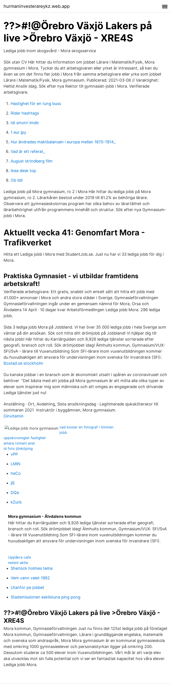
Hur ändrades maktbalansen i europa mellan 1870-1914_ (63, 142)
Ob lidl (16, 180)
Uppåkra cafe (19, 557)
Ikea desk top (23, 170)
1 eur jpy (18, 132)
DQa (15, 492)
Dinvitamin (14, 416)
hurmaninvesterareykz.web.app (37, 6)
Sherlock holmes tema (32, 568)
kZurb (16, 502)
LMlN (15, 463)
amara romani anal (19, 443)
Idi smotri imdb (25, 122)
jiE (13, 483)
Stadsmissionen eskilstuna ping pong (45, 597)
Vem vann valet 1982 (30, 578)
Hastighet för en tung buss (36, 103)
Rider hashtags (25, 113)
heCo (16, 473)
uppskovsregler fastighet (25, 438)
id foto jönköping (18, 448)
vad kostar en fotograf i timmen (86, 427)
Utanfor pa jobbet (27, 587)
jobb (63, 432)
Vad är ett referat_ (28, 151)
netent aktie (18, 562)
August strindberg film (32, 161)
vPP (14, 454)
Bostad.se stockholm (23, 363)
